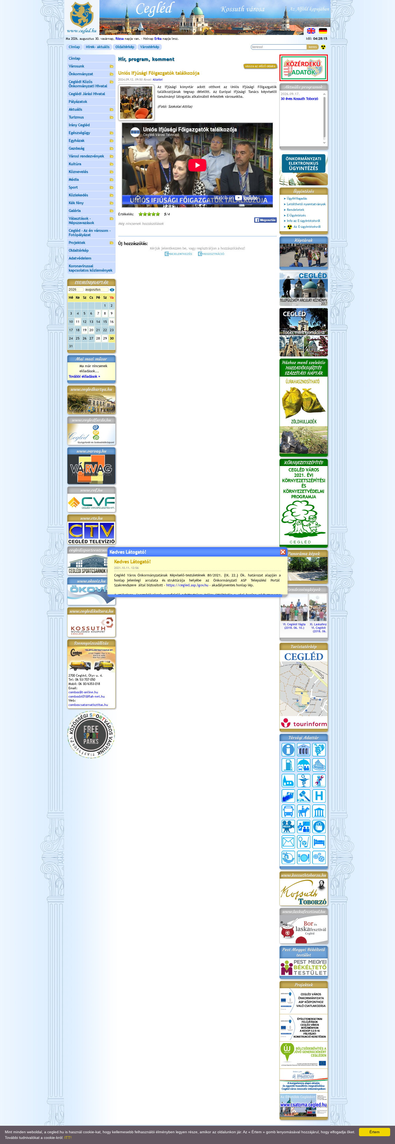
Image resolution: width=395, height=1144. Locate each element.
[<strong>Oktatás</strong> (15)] (303, 826)
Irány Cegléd (79, 125)
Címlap (74, 47)
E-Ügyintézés (296, 215)
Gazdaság (76, 148)
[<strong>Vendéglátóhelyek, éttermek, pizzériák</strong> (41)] (303, 857)
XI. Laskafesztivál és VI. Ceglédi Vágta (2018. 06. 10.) (323, 628)
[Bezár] (283, 552)
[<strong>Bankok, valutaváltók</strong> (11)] (303, 749)
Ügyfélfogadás (297, 198)
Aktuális (75, 109)
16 (112, 322)
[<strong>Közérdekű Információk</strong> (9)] (288, 749)
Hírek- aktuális (97, 47)
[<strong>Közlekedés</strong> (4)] (288, 811)
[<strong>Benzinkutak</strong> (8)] (288, 765)
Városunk (76, 66)
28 (98, 338)
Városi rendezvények (86, 156)
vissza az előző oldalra (260, 66)
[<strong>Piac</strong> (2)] (319, 826)
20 (91, 330)
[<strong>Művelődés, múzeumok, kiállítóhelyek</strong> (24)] (319, 811)
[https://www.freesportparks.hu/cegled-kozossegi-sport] (91, 757)
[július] (111, 290)
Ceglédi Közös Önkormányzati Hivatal (88, 84)
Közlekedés (78, 195)
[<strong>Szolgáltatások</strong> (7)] (319, 857)
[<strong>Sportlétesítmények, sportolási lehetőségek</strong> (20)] (303, 842)
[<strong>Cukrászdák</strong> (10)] (319, 765)
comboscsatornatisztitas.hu (88, 705)
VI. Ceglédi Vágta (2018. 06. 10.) (294, 626)
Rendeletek (295, 210)
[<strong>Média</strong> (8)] (288, 826)
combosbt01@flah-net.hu (87, 696)
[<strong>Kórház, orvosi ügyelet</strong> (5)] (319, 796)
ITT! (67, 1137)
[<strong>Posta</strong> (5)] (288, 842)
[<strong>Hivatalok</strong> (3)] (288, 796)
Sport (73, 187)
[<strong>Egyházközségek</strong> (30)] (288, 780)
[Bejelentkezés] (179, 254)
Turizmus (76, 117)
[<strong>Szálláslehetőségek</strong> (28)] (319, 842)
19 (85, 330)
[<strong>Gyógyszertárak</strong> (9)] (303, 780)
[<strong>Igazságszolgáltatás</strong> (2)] (303, 796)
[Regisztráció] (212, 254)
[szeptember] (113, 290)
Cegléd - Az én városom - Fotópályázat (90, 232)
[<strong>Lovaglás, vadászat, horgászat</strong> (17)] (303, 811)
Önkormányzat (81, 74)
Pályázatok (78, 101)
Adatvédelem (80, 258)
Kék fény (76, 203)
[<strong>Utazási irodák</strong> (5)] (288, 857)
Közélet (157, 79)
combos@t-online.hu (83, 692)
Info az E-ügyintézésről (303, 221)
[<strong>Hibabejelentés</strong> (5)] (319, 780)
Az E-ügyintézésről (307, 227)
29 (105, 338)
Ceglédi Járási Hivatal (87, 94)
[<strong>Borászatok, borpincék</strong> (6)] (319, 749)
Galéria (75, 210)
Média (74, 179)
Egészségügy (79, 133)
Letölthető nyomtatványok (306, 204)
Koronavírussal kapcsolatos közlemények (90, 268)
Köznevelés (78, 171)
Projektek (77, 242)
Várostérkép (149, 47)
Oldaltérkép (125, 47)
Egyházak (76, 140)
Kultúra (75, 164)
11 (78, 322)
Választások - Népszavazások (81, 220)
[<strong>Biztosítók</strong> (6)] (303, 765)
